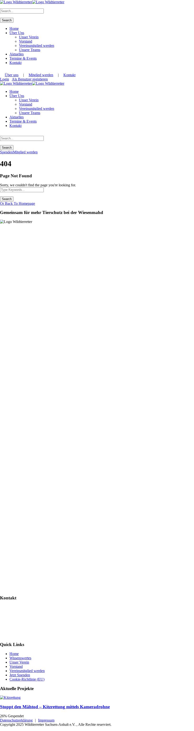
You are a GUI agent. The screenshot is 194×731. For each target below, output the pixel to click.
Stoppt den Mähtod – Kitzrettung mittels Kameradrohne (55, 706)
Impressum (46, 720)
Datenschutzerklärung (16, 720)
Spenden (6, 152)
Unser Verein (29, 37)
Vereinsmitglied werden (36, 46)
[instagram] (1, 71)
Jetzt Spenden (19, 675)
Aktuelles (16, 54)
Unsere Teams (29, 50)
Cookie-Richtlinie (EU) (26, 679)
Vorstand (25, 41)
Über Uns (16, 33)
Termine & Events (23, 58)
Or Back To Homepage (17, 203)
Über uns (11, 75)
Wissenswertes (20, 658)
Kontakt (15, 63)
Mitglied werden (41, 75)
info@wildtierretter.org (19, 623)
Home (14, 29)
